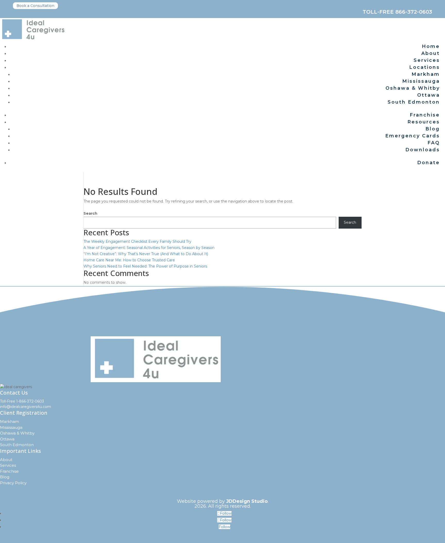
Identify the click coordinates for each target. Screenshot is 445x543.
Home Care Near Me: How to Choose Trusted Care (129, 260)
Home (431, 46)
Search (90, 213)
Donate (428, 162)
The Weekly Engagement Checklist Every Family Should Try (137, 241)
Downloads (422, 150)
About (430, 53)
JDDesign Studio (247, 501)
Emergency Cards (412, 136)
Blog (432, 129)
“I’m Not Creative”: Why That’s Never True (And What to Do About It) (145, 254)
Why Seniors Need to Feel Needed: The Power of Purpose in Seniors (145, 266)
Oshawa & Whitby (413, 88)
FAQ (433, 143)
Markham (426, 74)
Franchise (425, 115)
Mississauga (421, 81)
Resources (423, 122)
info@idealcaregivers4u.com (25, 406)
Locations (424, 67)
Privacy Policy (13, 482)
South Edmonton (414, 102)
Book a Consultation (35, 5)
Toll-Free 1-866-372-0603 (22, 401)
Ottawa (428, 95)
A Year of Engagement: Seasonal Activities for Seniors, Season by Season (149, 247)
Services (427, 60)
